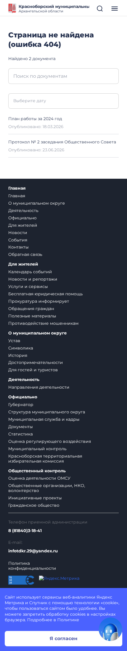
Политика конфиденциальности (32, 566)
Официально (22, 218)
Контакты (18, 247)
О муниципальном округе (36, 203)
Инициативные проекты (35, 498)
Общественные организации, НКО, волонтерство (46, 488)
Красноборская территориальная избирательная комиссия (45, 458)
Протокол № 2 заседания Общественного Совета (62, 142)
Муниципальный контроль (37, 448)
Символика (20, 348)
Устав (14, 340)
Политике (68, 619)
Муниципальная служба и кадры (43, 419)
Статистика (20, 434)
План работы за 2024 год (35, 118)
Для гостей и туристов (33, 369)
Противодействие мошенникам (43, 323)
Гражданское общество (33, 505)
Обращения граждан (31, 308)
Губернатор (20, 404)
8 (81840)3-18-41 (25, 530)
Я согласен (63, 638)
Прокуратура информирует (38, 301)
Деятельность (23, 210)
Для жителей (22, 225)
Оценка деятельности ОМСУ (39, 478)
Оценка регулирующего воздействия (49, 441)
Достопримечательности (35, 362)
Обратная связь (25, 254)
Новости (17, 232)
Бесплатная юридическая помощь (45, 293)
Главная (17, 188)
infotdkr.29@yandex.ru (33, 551)
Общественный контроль (37, 470)
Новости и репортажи (32, 279)
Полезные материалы (32, 316)
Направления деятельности (38, 387)
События (17, 240)
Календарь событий (30, 271)
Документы (20, 426)
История (17, 355)
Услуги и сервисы (28, 286)
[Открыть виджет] (110, 629)
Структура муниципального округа (46, 412)
